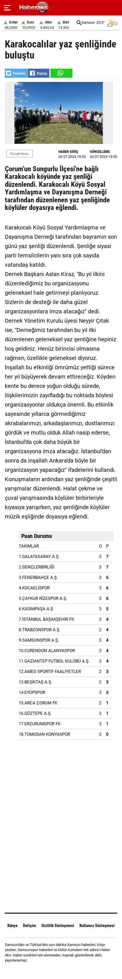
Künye (12, 925)
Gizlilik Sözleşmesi (57, 925)
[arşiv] (79, 22)
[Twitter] (68, 970)
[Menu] (7, 8)
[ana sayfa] (115, 8)
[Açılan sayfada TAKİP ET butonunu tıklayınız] (19, 153)
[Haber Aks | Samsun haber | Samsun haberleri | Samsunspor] (61, 7)
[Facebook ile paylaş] (38, 73)
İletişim (29, 925)
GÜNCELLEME (100, 151)
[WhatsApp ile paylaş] (61, 73)
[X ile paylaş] (16, 73)
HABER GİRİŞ (68, 151)
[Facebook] (54, 970)
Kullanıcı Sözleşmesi (97, 925)
